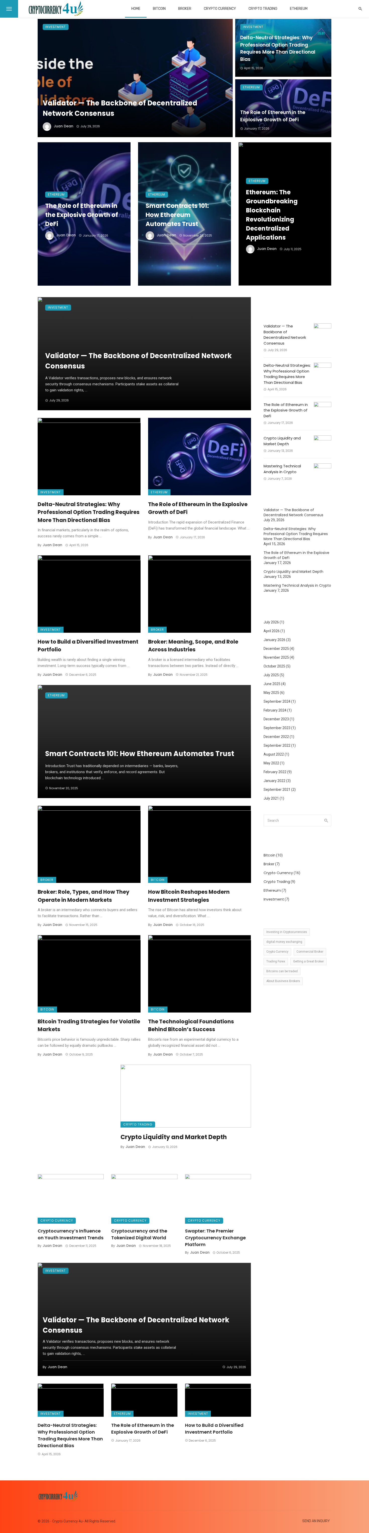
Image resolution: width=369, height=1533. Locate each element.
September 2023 (277, 728)
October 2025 (274, 666)
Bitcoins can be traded (282, 971)
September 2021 (277, 790)
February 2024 (275, 710)
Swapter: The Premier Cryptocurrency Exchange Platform (215, 1238)
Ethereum (299, 9)
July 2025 (271, 675)
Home (135, 9)
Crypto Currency (220, 9)
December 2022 (276, 737)
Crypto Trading (263, 9)
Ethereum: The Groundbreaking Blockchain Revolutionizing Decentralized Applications (272, 215)
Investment (55, 27)
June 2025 (272, 684)
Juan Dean (63, 126)
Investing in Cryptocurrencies (286, 932)
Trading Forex (275, 961)
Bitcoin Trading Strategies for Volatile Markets (89, 1025)
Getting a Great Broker (308, 961)
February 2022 (275, 772)
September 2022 (277, 745)
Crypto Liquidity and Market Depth (173, 1137)
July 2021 (271, 798)
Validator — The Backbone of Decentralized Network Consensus (120, 108)
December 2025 (276, 649)
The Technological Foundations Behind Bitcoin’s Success (191, 1025)
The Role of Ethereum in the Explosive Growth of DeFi (272, 116)
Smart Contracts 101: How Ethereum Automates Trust (177, 215)
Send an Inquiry (316, 1521)
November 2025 (276, 657)
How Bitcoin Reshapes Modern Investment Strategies (189, 896)
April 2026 (272, 631)
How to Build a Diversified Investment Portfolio (88, 645)
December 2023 (276, 719)
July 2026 (271, 622)
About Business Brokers (283, 981)
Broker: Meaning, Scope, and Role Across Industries (193, 645)
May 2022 (271, 763)
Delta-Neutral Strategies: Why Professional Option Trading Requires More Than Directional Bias (277, 48)
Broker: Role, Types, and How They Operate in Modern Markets (83, 896)
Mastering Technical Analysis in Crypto (282, 468)
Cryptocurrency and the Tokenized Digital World (139, 1234)
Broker (184, 9)
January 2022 (274, 781)
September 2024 (277, 701)
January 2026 (274, 640)
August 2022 (274, 754)
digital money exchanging (284, 942)
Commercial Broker (309, 951)
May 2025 (271, 693)
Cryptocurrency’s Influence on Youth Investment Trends (70, 1234)
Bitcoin (159, 9)
